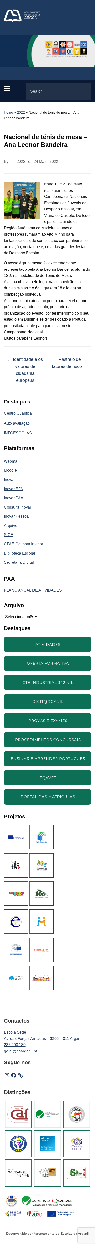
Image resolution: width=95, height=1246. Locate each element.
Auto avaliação (17, 423)
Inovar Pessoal (17, 516)
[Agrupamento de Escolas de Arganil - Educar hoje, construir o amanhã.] (22, 15)
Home (8, 112)
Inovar (9, 479)
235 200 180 (15, 1045)
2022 (21, 112)
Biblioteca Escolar (19, 553)
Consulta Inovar (17, 507)
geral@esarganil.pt (20, 1051)
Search (83, 91)
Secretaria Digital (19, 562)
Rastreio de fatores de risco (69, 363)
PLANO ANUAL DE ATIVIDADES (33, 590)
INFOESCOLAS (18, 433)
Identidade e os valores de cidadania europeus (25, 370)
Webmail (11, 461)
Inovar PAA (13, 498)
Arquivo (10, 526)
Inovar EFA (13, 489)
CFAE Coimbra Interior (23, 544)
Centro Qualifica (18, 413)
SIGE (8, 535)
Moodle (10, 470)
